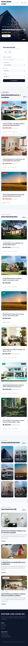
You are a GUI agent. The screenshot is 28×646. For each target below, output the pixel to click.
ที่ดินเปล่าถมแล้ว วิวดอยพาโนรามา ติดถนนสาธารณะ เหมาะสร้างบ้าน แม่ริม (13, 315)
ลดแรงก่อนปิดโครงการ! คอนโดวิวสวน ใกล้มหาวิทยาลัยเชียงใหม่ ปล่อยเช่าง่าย (14, 160)
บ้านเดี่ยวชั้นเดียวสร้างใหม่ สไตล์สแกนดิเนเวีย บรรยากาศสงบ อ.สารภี (12, 279)
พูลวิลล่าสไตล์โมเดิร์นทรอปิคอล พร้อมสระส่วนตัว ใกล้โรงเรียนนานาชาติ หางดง (13, 386)
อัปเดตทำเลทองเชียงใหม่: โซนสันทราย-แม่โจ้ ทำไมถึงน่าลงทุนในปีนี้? (13, 532)
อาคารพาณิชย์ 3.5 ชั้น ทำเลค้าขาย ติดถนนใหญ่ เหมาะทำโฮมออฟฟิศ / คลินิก (13, 421)
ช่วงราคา (4, 74)
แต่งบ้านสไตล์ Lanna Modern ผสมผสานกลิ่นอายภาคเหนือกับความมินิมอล (13, 595)
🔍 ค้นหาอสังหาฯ (14, 80)
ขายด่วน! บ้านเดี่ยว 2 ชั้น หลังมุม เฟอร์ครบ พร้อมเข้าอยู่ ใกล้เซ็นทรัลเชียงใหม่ (13, 124)
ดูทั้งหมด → (25, 97)
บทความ (2, 628)
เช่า (9, 52)
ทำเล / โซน (3, 626)
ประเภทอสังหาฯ (6, 62)
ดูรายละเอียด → (6, 35)
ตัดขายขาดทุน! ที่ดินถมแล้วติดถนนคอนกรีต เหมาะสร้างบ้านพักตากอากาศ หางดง (13, 195)
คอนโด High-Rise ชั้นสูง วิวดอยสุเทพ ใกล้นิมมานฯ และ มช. (14, 350)
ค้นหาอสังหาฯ (4, 625)
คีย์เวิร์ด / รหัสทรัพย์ (7, 57)
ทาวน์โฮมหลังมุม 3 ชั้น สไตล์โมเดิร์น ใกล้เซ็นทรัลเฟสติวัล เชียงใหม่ (13, 244)
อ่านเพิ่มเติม (4, 541)
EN (25, 3)
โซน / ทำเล (5, 68)
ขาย (5, 52)
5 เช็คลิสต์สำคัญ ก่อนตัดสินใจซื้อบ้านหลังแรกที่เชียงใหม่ (13, 563)
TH (22, 3)
